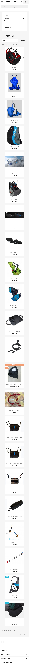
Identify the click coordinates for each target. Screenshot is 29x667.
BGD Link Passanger (14, 305)
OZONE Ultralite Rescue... (14, 490)
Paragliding (7, 19)
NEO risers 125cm (14, 569)
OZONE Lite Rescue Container (14, 437)
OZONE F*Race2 (14, 252)
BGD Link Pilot (14, 278)
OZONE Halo (14, 199)
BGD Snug (14, 67)
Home (6, 15)
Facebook (2, 642)
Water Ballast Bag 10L (14, 331)
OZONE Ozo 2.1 (14, 120)
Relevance (10, 41)
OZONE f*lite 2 (14, 173)
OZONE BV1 (14, 226)
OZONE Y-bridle (14, 358)
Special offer (7, 27)
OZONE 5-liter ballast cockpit (14, 516)
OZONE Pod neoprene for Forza (14, 384)
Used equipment (8, 25)
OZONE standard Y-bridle (14, 411)
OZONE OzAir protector (15, 622)
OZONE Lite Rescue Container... (14, 463)
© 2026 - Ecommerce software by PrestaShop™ (14, 665)
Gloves (6, 21)
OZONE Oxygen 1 (14, 146)
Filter (23, 41)
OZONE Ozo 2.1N (14, 94)
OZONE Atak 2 (14, 595)
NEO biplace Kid (14, 543)
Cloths (6, 23)
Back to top (21, 635)
